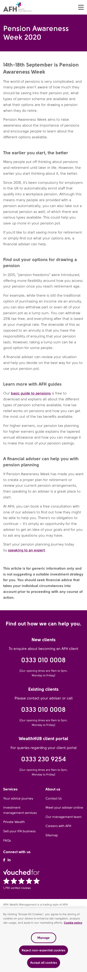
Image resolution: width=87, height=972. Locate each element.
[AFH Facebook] (4, 860)
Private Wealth (14, 822)
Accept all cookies (43, 963)
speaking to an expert (26, 550)
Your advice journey (18, 798)
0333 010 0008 (43, 660)
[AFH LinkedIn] (9, 860)
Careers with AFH (58, 826)
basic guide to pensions (31, 393)
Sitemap (52, 835)
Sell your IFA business (19, 831)
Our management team (64, 817)
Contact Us (54, 798)
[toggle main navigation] (81, 7)
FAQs (7, 840)
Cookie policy (73, 922)
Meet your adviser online (64, 807)
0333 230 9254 (43, 759)
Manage (43, 938)
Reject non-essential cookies (43, 950)
